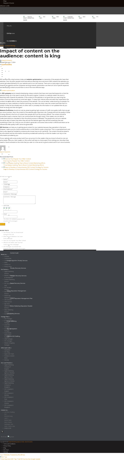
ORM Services (8, 301)
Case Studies (8, 41)
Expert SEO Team (9, 354)
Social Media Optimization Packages (7, 335)
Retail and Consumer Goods (15, 71)
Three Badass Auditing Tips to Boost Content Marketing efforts (23, 165)
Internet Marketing (10, 26)
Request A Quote (8, 3)
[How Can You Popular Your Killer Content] (17, 159)
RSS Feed (6, 450)
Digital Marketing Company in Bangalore (9, 385)
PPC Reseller (14, 222)
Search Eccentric (7, 60)
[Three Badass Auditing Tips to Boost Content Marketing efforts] (24, 163)
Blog (4, 1)
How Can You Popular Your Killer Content (16, 161)
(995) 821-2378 (4, 6)
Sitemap (6, 360)
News (5, 262)
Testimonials (7, 258)
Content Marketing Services (18, 238)
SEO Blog (6, 352)
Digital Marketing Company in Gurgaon (9, 367)
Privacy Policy (3, 228)
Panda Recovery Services (17, 283)
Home (6, 11)
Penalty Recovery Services (18, 268)
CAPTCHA (6, 205)
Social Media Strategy (16, 109)
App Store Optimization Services (7, 306)
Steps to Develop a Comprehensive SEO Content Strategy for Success (25, 169)
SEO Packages (8, 318)
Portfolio (6, 256)
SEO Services (7, 314)
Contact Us (7, 264)
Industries (7, 33)
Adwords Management (17, 177)
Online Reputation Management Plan (21, 298)
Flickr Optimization (15, 154)
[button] (42, 17)
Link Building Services (13, 313)
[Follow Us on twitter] (2, 432)
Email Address (8, 189)
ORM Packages (8, 339)
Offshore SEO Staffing (13, 336)
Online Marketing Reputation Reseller (21, 306)
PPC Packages (8, 341)
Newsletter (7, 350)
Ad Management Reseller (17, 215)
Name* (5, 179)
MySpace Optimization (17, 147)
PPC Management (15, 185)
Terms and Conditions (9, 444)
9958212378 (7, 428)
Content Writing (10, 46)
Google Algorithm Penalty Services (17, 260)
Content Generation (12, 230)
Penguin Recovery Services (18, 275)
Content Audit (14, 253)
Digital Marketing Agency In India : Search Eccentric (21, 441)
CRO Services (8, 299)
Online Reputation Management (16, 291)
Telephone (6, 184)
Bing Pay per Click (15, 207)
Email (5, 214)
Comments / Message (10, 194)
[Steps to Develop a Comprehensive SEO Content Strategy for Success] (26, 167)
